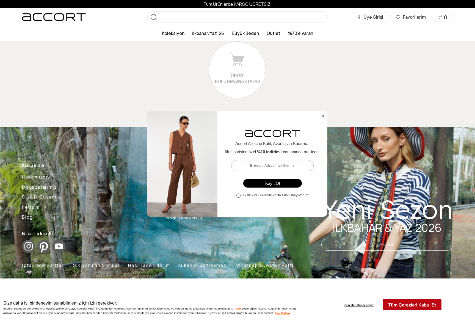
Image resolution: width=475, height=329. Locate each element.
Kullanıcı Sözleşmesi (203, 265)
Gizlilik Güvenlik (41, 197)
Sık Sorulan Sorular (96, 265)
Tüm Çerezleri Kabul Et (412, 305)
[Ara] (154, 17)
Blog (27, 217)
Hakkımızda (35, 177)
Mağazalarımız (39, 187)
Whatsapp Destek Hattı (265, 265)
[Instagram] (28, 246)
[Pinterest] (43, 246)
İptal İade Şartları (43, 265)
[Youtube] (58, 246)
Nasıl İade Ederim (149, 265)
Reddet (237, 308)
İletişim (31, 207)
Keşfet (387, 245)
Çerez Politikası (282, 313)
